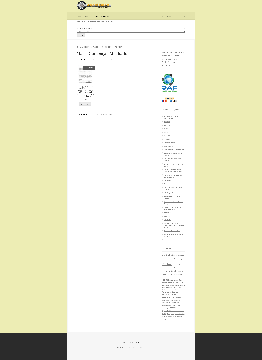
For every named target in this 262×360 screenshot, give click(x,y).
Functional (167, 180)
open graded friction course (174, 289)
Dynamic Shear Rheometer (174, 277)
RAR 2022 (167, 216)
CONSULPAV (134, 343)
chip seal (168, 267)
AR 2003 (167, 125)
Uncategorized (169, 240)
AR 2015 (167, 139)
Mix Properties (169, 193)
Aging (164, 255)
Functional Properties (171, 184)
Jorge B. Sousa (170, 285)
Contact (95, 16)
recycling (164, 305)
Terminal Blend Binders (172, 231)
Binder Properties (170, 142)
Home (79, 16)
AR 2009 (167, 132)
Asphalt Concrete (168, 260)
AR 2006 (167, 129)
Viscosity (165, 316)
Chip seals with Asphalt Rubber (174, 149)
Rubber (173, 308)
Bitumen (175, 265)
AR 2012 (167, 136)
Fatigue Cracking (173, 280)
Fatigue (165, 280)
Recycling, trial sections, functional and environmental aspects (174, 225)
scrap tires (171, 314)
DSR (177, 274)
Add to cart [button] (85, 104)
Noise (176, 287)
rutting (165, 313)
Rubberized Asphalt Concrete (176, 311)
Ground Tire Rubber (173, 282)
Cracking (174, 268)
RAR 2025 (167, 220)
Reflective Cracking (173, 305)
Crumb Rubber (170, 270)
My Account (105, 16)
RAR (178, 300)
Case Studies (168, 146)
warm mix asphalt (174, 316)
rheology (165, 308)
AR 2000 (167, 122)
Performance (168, 297)
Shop (86, 16)
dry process (170, 274)
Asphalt (169, 255)
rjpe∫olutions (140, 348)
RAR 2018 (167, 213)
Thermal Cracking (180, 314)
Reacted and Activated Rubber (173, 303)
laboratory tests (170, 287)
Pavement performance (170, 292)
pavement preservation (169, 294)
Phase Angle (173, 300)
